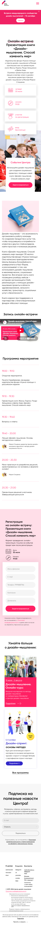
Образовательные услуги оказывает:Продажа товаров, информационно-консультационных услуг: (22, 903)
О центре (9, 866)
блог (7, 875)
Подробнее (11, 703)
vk (16, 872)
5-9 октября (11, 740)
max (25, 873)
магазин (8, 872)
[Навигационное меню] (37, 3)
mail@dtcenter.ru (29, 870)
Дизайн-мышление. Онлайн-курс (18, 686)
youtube (18, 875)
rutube (17, 878)
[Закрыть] (39, 11)
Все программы (20, 772)
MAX (16, 881)
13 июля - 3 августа (14, 680)
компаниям (9, 870)
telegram (27, 872)
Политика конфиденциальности (16, 891)
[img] (20, 666)
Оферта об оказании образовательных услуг (20, 906)
